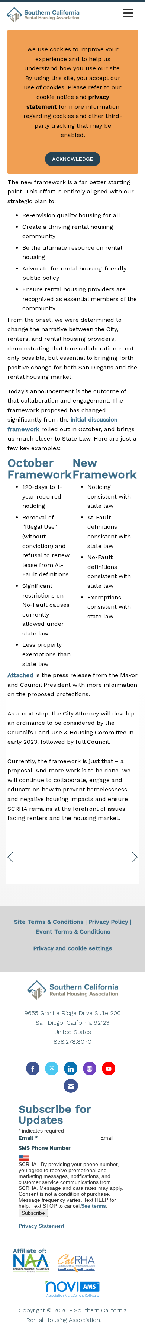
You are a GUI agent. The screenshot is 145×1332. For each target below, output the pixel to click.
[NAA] (32, 1263)
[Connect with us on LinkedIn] (70, 1068)
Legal (111, 1319)
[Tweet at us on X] (51, 1068)
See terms (93, 1206)
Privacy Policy (108, 921)
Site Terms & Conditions (48, 921)
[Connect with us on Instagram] (89, 1068)
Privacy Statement (41, 1226)
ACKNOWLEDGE (72, 159)
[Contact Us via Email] (71, 1086)
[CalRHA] (75, 1263)
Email (28, 1138)
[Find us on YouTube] (108, 1068)
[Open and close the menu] (109, 13)
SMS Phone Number (45, 1148)
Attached (20, 675)
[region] (135, 857)
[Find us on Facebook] (32, 1068)
